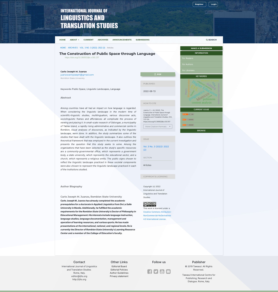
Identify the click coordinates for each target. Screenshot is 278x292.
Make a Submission (201, 48)
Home (62, 40)
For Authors (187, 64)
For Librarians (188, 70)
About (74, 40)
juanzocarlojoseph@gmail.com (77, 74)
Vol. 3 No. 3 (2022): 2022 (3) (92, 48)
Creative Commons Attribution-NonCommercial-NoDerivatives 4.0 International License (157, 215)
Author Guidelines (119, 272)
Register (199, 4)
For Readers (187, 58)
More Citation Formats (155, 126)
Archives (103, 40)
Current (88, 40)
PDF (159, 74)
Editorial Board (119, 266)
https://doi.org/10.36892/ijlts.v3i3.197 (82, 57)
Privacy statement (119, 276)
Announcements (122, 40)
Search (212, 40)
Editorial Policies (119, 269)
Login (214, 4)
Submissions (142, 40)
